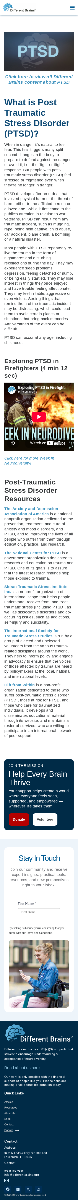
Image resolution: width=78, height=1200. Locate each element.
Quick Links (14, 1093)
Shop (7, 1118)
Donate (8, 1130)
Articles (8, 1102)
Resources (10, 1107)
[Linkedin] (18, 1189)
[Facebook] (7, 1189)
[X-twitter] (28, 1189)
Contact (8, 1124)
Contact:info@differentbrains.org (21, 1168)
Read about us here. (22, 1068)
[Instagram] (38, 1189)
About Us (9, 1113)
